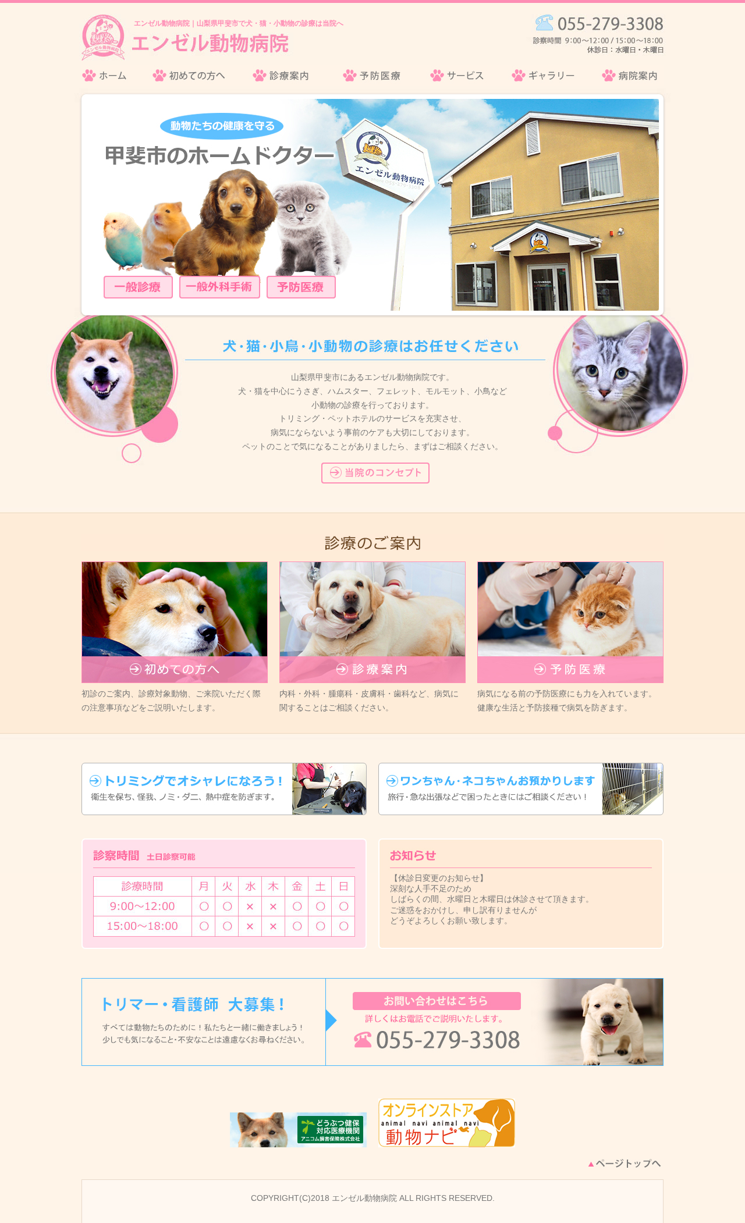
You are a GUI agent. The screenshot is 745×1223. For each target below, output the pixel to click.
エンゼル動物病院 (110, 75)
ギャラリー (544, 75)
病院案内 (627, 75)
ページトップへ (624, 1163)
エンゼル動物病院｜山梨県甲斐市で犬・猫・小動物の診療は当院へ (238, 23)
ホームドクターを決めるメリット (375, 473)
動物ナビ (446, 1122)
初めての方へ (189, 75)
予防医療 (372, 75)
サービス (457, 75)
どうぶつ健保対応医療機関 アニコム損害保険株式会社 (298, 1129)
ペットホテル (521, 789)
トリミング (224, 789)
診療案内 (283, 75)
